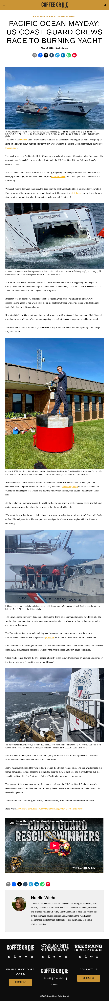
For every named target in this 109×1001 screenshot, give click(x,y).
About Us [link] (47, 978)
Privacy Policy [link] (59, 978)
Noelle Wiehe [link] (61, 48)
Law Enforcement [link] (65, 16)
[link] (54, 5)
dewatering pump (70, 486)
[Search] (105, 5)
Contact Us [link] (88, 978)
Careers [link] (54, 984)
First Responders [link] (43, 16)
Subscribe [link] (20, 982)
